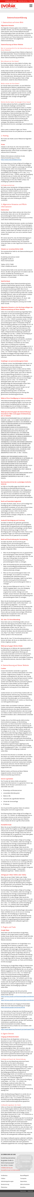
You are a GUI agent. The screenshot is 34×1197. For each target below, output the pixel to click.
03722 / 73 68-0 (28, 1)
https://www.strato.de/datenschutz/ (11, 159)
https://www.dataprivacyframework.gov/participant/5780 (17, 1029)
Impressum (30, 1191)
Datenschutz (23, 1191)
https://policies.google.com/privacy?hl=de (13, 1007)
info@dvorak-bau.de (11, 1)
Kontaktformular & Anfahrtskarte (10, 1170)
